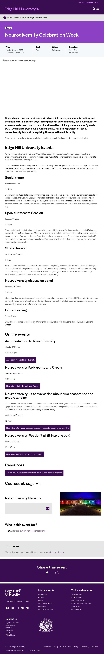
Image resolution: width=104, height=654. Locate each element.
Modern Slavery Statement (15, 650)
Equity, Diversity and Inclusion (81, 603)
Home (9, 18)
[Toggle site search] (94, 8)
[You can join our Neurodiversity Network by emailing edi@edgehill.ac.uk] (28, 508)
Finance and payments (78, 600)
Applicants (42, 606)
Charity (75, 647)
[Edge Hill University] (13, 596)
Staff (97, 2)
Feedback (94, 647)
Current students (86, 2)
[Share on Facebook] (47, 572)
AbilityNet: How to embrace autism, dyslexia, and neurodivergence (34, 473)
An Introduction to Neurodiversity (20, 360)
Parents (41, 597)
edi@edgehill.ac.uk (56, 552)
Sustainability (75, 606)
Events (16, 18)
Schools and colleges (45, 603)
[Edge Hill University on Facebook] (7, 609)
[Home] (22, 9)
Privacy (55, 647)
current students (38, 531)
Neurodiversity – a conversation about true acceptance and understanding (37, 428)
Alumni (40, 600)
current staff (25, 531)
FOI (69, 647)
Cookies (63, 647)
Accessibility (85, 647)
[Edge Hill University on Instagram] (12, 609)
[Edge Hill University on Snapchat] (22, 609)
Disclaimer (47, 647)
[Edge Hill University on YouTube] (17, 609)
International (42, 595)
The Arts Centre (76, 595)
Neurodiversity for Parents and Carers (22, 386)
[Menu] (97, 8)
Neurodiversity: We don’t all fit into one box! (24, 454)
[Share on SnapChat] (56, 572)
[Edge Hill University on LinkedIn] (27, 609)
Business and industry (45, 609)
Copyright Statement (34, 650)
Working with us (76, 609)
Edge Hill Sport (76, 597)
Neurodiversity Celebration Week (34, 18)
